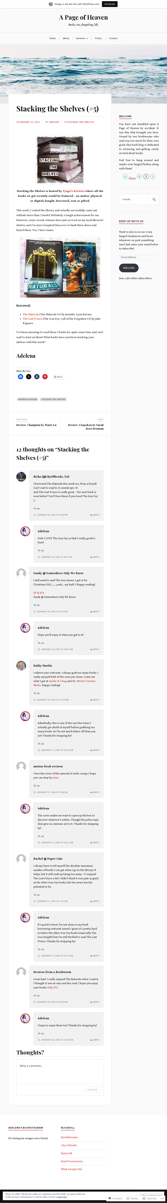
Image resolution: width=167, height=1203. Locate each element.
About (66, 38)
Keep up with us (131, 221)
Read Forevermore (72, 1161)
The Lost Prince (32, 318)
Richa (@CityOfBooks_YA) (51, 476)
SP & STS (38, 593)
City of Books (69, 1145)
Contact (113, 38)
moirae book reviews (48, 766)
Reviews (80, 38)
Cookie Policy (61, 1197)
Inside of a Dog (58, 681)
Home (52, 38)
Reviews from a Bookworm (52, 972)
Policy (98, 38)
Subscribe (129, 268)
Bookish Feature (28, 399)
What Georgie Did (71, 1169)
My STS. (53, 987)
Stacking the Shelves (80, 122)
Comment (92, 1089)
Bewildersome (69, 1137)
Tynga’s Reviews (73, 191)
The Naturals (31, 314)
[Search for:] (139, 199)
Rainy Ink (66, 1153)
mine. (56, 777)
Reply (96, 515)
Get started (110, 4)
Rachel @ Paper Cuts (47, 858)
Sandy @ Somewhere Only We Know (58, 573)
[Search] (154, 199)
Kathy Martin (42, 665)
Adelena (54, 122)
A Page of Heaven (83, 17)
